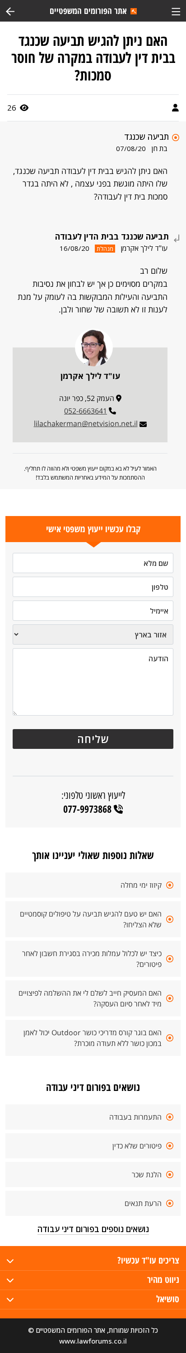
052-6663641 (85, 411)
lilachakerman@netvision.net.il (86, 423)
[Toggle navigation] (176, 10)
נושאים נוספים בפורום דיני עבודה (93, 1229)
